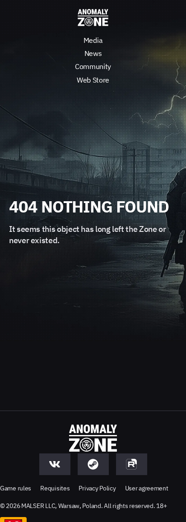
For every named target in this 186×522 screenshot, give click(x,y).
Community (93, 66)
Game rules (15, 488)
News (93, 53)
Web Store (93, 79)
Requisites (55, 488)
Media (93, 40)
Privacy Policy (97, 488)
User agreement (146, 488)
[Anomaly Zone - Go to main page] (93, 18)
